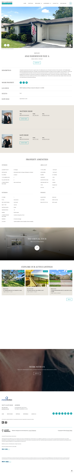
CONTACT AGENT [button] (24, 142)
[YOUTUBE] (65, 413)
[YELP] (62, 413)
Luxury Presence (32, 430)
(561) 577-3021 (36, 139)
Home (25, 3)
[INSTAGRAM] (56, 413)
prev (5, 45)
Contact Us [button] (37, 373)
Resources (37, 3)
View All (69, 299)
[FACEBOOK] (53, 413)
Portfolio (30, 3)
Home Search (46, 3)
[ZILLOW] (71, 413)
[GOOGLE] (68, 413)
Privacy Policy (69, 430)
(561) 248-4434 (63, 3)
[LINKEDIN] (59, 413)
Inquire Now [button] (37, 62)
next (8, 45)
